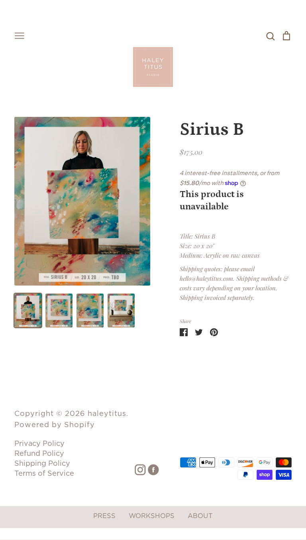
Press (104, 515)
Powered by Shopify (54, 424)
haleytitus (107, 413)
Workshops (152, 515)
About (200, 515)
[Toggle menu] (19, 35)
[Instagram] (137, 469)
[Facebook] (150, 469)
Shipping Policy (42, 463)
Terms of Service (44, 473)
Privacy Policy (39, 443)
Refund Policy (39, 453)
